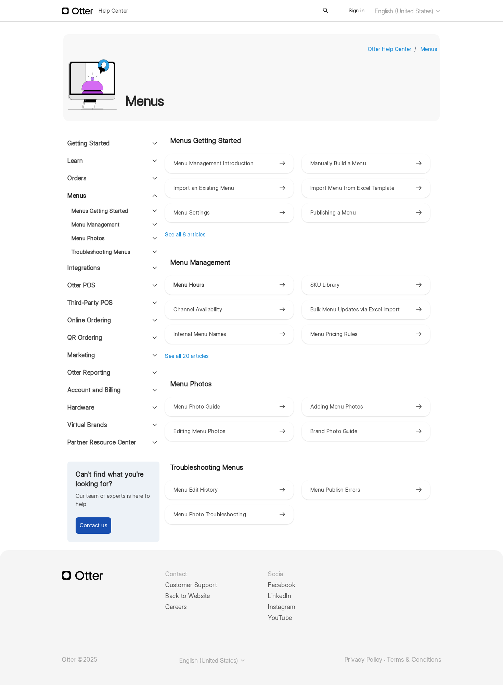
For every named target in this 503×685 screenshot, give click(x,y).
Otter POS (81, 285)
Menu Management (96, 224)
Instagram (282, 607)
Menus (429, 49)
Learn (75, 160)
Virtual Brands (87, 424)
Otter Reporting (89, 372)
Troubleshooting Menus (101, 252)
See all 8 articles (185, 234)
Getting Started (88, 143)
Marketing (81, 355)
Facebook (281, 585)
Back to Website (187, 596)
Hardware (80, 407)
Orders (76, 178)
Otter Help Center (390, 49)
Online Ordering (89, 320)
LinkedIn (279, 596)
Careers (176, 607)
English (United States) (405, 11)
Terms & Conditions (414, 659)
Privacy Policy (364, 659)
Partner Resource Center (101, 442)
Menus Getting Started (100, 211)
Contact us (93, 525)
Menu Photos (88, 238)
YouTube (280, 618)
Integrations (83, 267)
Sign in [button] (357, 11)
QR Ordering (84, 337)
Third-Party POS (90, 302)
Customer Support (191, 585)
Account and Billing (94, 389)
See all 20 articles (187, 356)
